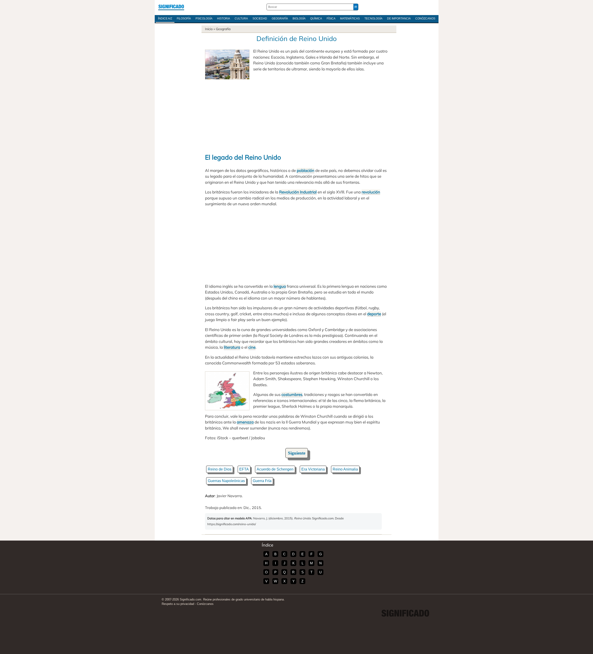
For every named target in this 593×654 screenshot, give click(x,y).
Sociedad (259, 18)
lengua (280, 286)
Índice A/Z (165, 18)
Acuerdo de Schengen (275, 469)
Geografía (280, 18)
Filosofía (184, 18)
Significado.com (171, 7)
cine (251, 347)
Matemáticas (350, 18)
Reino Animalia (345, 469)
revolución (371, 192)
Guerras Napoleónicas (226, 481)
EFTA (244, 469)
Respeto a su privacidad (178, 604)
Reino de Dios (219, 469)
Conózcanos (425, 18)
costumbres (291, 394)
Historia (223, 18)
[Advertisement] (296, 114)
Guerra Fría (262, 481)
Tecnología (373, 18)
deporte (374, 313)
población (305, 170)
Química (316, 18)
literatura (232, 347)
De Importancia (399, 18)
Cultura (241, 18)
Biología (299, 18)
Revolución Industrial (298, 192)
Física (331, 18)
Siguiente (296, 453)
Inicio (209, 29)
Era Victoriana (313, 469)
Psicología (204, 18)
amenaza (245, 422)
